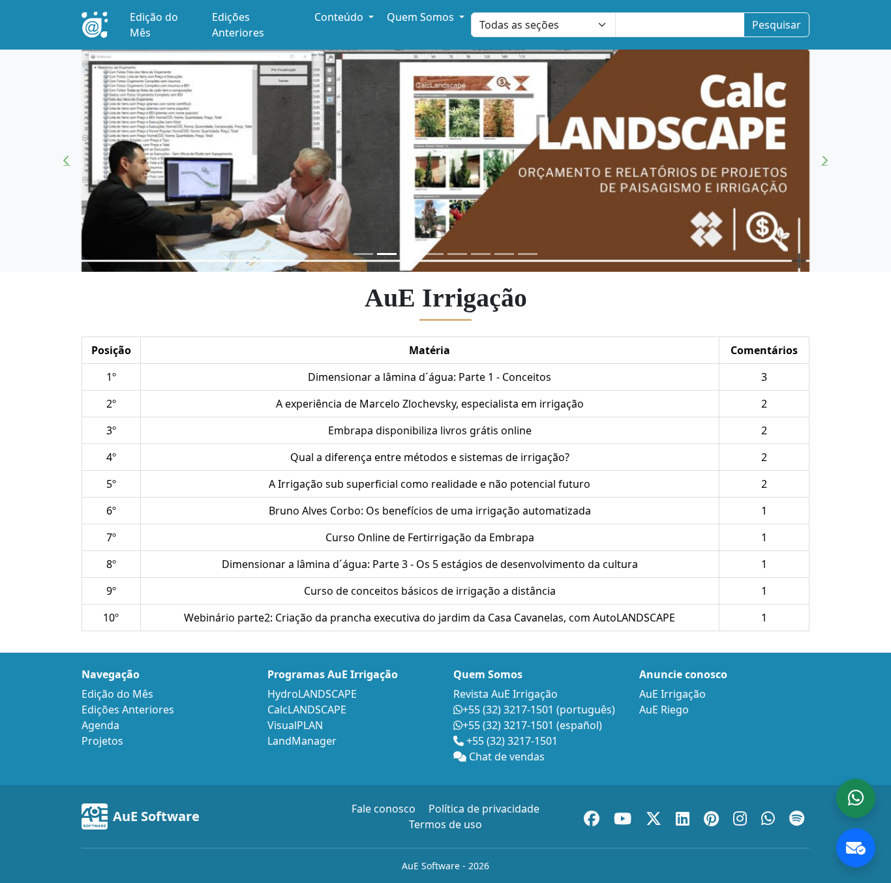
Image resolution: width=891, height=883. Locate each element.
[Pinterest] (713, 816)
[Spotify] (796, 816)
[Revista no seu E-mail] (855, 847)
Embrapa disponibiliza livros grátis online (430, 430)
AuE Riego (664, 709)
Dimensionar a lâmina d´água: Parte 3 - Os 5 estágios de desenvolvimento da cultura (430, 564)
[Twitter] (655, 816)
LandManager (302, 741)
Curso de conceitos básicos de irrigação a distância (430, 591)
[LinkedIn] (684, 816)
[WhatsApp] (770, 816)
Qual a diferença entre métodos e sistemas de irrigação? (429, 457)
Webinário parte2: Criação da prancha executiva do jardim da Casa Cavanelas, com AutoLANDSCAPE (429, 617)
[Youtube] (624, 816)
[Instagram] (742, 816)
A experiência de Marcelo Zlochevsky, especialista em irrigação (430, 404)
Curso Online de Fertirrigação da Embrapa (429, 537)
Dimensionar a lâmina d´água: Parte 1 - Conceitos (429, 377)
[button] (67, 161)
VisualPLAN (295, 725)
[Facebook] (593, 816)
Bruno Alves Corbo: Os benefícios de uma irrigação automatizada (430, 510)
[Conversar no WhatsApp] (855, 798)
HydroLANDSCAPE (312, 694)
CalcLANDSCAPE (306, 709)
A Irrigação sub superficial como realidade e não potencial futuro (429, 484)
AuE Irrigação (672, 694)
